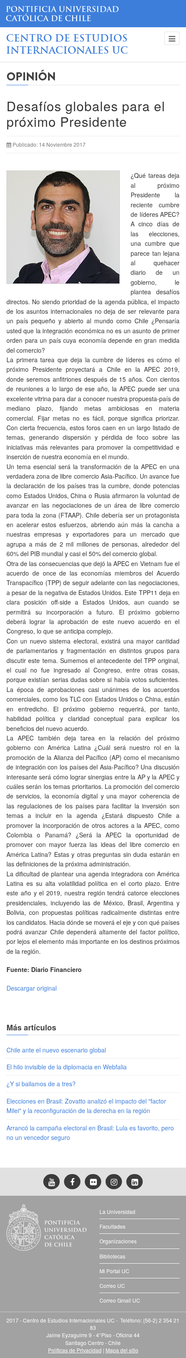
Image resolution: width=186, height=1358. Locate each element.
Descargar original (31, 988)
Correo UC (112, 1285)
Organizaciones (118, 1241)
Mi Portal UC (114, 1270)
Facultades (112, 1226)
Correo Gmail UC (119, 1300)
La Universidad (117, 1211)
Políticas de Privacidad (75, 1350)
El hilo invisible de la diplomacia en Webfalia (66, 1066)
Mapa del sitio (122, 1350)
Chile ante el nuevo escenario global (56, 1050)
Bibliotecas (112, 1256)
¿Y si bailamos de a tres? (41, 1083)
